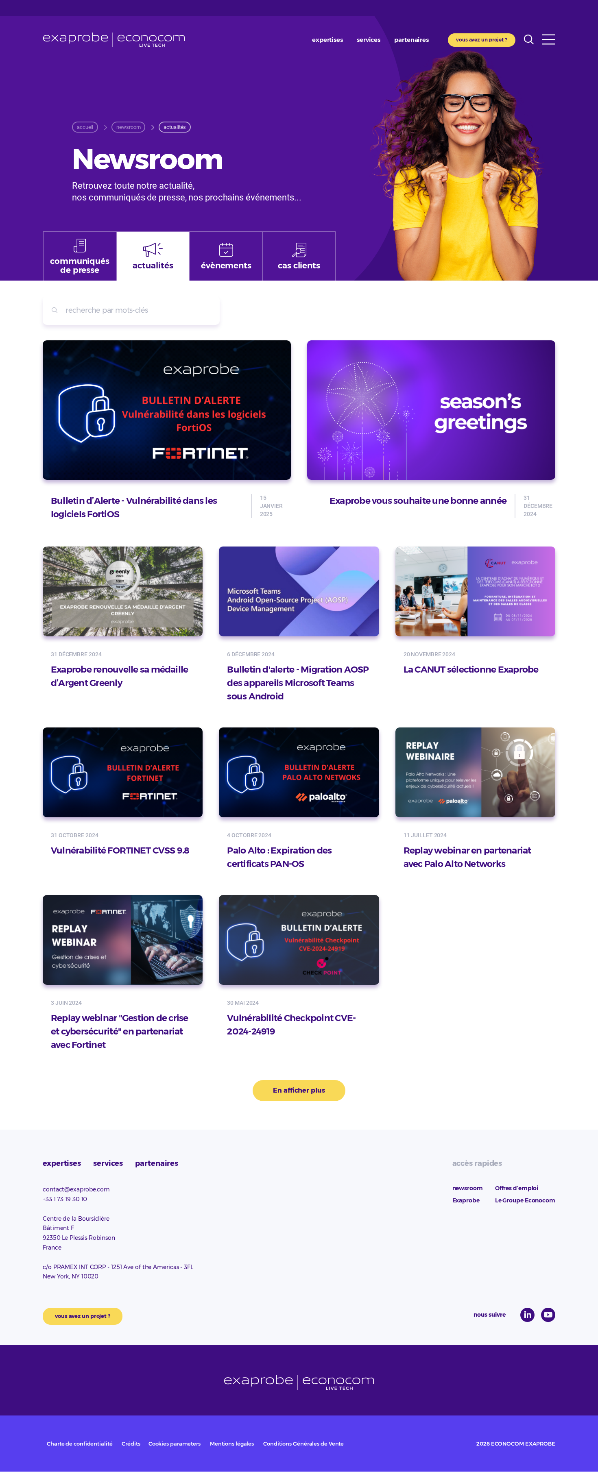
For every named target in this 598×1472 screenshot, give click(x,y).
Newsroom (128, 127)
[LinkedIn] (527, 1315)
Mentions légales (232, 1443)
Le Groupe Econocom (525, 1200)
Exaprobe (114, 40)
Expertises (327, 40)
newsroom (467, 1188)
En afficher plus (299, 1090)
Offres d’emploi (517, 1188)
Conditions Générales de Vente (303, 1443)
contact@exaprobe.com (76, 1189)
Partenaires (411, 40)
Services (368, 40)
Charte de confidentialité (80, 1443)
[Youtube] (548, 1315)
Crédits (131, 1443)
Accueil (85, 127)
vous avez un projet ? (481, 40)
